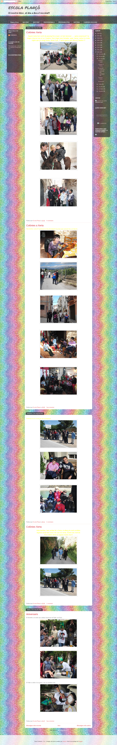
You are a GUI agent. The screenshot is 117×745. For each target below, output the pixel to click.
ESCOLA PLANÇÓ (24, 7)
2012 (98, 47)
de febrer (101, 89)
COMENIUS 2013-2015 (90, 22)
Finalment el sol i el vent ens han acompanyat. (101, 71)
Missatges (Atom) (62, 730)
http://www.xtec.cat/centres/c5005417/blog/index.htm (15, 47)
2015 (98, 40)
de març (101, 86)
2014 (98, 42)
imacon (64, 741)
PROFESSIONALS (49, 22)
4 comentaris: (50, 220)
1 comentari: (49, 603)
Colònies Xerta (34, 32)
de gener (101, 91)
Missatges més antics (84, 725)
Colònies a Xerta (35, 225)
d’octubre (101, 54)
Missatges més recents (33, 725)
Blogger (80, 741)
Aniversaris (32, 614)
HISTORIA (77, 22)
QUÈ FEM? (36, 22)
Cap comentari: (50, 407)
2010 (98, 52)
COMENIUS (13, 35)
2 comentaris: (50, 522)
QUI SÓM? (26, 22)
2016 (98, 38)
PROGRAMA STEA (64, 22)
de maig (101, 58)
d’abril (100, 84)
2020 (98, 33)
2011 (98, 49)
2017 (98, 35)
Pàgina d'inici (14, 22)
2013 (98, 45)
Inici (59, 725)
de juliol (101, 56)
